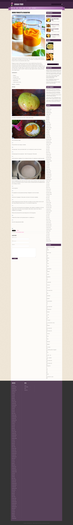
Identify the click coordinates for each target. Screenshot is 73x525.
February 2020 (48, 137)
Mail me (25, 0)
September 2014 (49, 229)
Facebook (20, 0)
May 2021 (47, 119)
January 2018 (48, 172)
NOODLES (48, 325)
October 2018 (48, 159)
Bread (47, 255)
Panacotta (48, 333)
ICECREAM (48, 295)
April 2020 (48, 134)
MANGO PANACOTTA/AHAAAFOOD (21, 13)
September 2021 (49, 112)
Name (14, 237)
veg (46, 368)
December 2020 (48, 127)
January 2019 (14, 433)
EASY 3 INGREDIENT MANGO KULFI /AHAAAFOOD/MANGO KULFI (52, 80)
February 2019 (48, 154)
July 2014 (47, 232)
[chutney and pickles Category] (49, 49)
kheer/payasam (48, 309)
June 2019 (48, 147)
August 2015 (48, 212)
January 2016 (48, 204)
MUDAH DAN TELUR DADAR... (55, 24)
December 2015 (48, 205)
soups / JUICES (49, 357)
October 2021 (14, 388)
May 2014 (47, 235)
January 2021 (14, 403)
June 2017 (48, 184)
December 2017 (48, 174)
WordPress (26, 390)
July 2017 (47, 182)
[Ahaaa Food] (11, 8)
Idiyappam (48, 298)
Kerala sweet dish (49, 306)
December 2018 (48, 157)
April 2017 (13, 463)
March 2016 (13, 478)
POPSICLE (48, 341)
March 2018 (48, 169)
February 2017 (48, 189)
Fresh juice (48, 287)
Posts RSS (12, 0)
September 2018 (14, 438)
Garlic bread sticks (49, 290)
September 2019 (49, 142)
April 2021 (13, 398)
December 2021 (48, 109)
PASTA (47, 336)
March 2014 (48, 239)
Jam (47, 303)
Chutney (30, 8)
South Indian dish (49, 360)
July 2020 (13, 408)
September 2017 (49, 179)
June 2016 (13, 473)
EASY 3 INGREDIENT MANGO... (55, 34)
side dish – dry (48, 355)
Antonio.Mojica (48, 92)
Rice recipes (48, 347)
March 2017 (48, 187)
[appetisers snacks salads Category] (50, 50)
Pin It (18, 230)
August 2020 (48, 129)
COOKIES (48, 271)
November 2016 (48, 192)
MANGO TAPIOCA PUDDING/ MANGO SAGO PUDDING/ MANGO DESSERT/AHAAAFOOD (54, 71)
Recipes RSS (16, 0)
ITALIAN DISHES (49, 301)
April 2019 (13, 428)
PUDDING (48, 344)
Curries (17, 8)
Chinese (47, 263)
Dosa (47, 279)
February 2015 (48, 220)
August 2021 (48, 114)
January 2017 (14, 468)
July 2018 (47, 162)
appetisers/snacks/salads (50, 247)
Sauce (47, 352)
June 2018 (48, 164)
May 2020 (47, 132)
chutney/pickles (48, 268)
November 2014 (48, 225)
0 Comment (48, 22)
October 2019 (14, 418)
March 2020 (13, 413)
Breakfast (20, 8)
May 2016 (47, 197)
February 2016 (48, 202)
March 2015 (48, 219)
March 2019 (48, 152)
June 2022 (48, 107)
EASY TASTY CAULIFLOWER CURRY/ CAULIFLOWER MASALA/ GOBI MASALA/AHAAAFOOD (52, 76)
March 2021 (48, 122)
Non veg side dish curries (20, 232)
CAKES (47, 260)
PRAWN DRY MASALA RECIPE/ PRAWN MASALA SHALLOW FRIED (53, 83)
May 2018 (13, 443)
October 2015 (48, 209)
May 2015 (47, 215)
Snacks (24, 8)
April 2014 (48, 237)
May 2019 (47, 149)
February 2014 (48, 240)
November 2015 (48, 207)
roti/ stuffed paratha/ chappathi (51, 349)
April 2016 (48, 199)
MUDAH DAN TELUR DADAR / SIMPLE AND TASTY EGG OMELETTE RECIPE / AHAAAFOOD (54, 73)
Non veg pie (48, 320)
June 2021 (48, 117)
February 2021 (48, 124)
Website (13, 244)
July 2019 (13, 423)
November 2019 (48, 139)
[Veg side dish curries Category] (50, 52)
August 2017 (13, 458)
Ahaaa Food (18, 4)
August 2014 (48, 230)
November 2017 (14, 453)
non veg (47, 314)
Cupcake (47, 274)
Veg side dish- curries (49, 376)
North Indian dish (49, 328)
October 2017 (48, 177)
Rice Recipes (34, 8)
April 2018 (48, 167)
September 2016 (49, 194)
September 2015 (49, 210)
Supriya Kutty (48, 89)
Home (14, 8)
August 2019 (48, 144)
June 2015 (48, 214)
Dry (26, 8)
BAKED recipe (48, 252)
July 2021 (13, 393)
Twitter (23, 0)
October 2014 (48, 227)
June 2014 (48, 234)
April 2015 (48, 217)
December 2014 (48, 224)
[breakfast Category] (49, 59)
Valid (26, 386)
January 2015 (48, 222)
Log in (25, 385)
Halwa (47, 293)
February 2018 (14, 448)
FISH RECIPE (48, 282)
